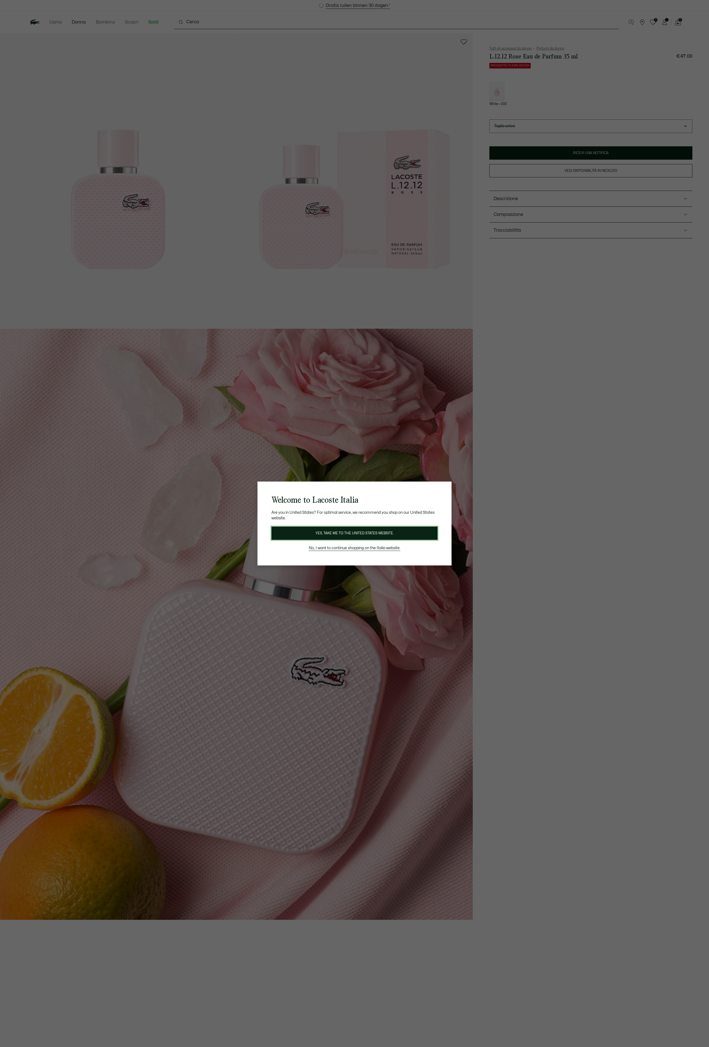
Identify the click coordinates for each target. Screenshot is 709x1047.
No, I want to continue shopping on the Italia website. (354, 548)
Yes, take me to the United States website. (354, 533)
